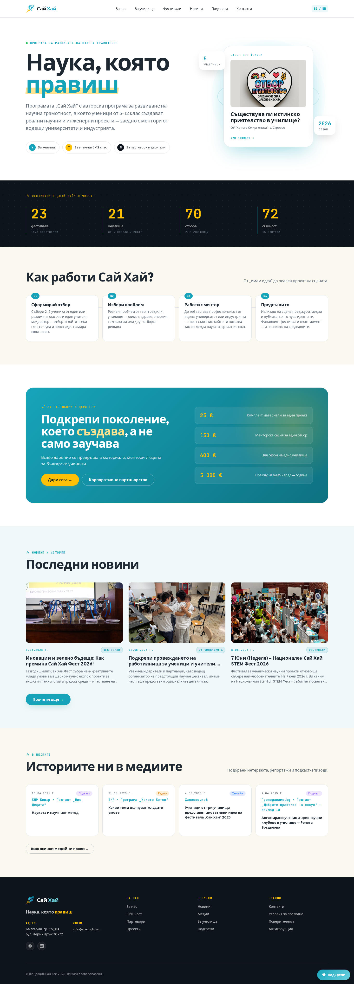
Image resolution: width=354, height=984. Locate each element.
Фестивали (172, 8)
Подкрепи (219, 8)
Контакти (244, 8)
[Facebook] (30, 946)
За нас (121, 8)
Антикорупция (281, 929)
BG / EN (320, 9)
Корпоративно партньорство (118, 479)
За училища (145, 8)
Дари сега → (60, 479)
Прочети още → (48, 699)
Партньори (136, 921)
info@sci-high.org (86, 929)
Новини (196, 8)
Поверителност (281, 921)
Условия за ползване (286, 914)
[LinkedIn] (41, 946)
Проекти (134, 929)
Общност (134, 914)
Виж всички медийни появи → (60, 848)
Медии (203, 914)
